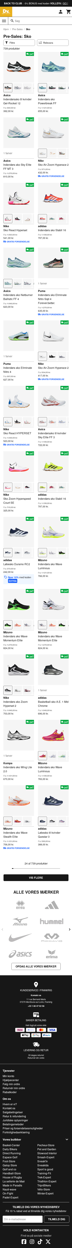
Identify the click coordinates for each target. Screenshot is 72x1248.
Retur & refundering (14, 1116)
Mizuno (42, 560)
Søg (17, 21)
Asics (7, 95)
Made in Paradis (12, 1185)
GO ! (65, 3)
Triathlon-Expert (46, 1181)
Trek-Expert (44, 1177)
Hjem (6, 29)
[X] (48, 1242)
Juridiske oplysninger (15, 1120)
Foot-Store (9, 1161)
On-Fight (8, 1193)
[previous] (2, 929)
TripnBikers (44, 1185)
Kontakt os (36, 995)
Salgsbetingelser (13, 1112)
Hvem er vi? (10, 1104)
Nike (41, 161)
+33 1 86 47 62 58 (36, 1005)
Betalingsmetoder (13, 1124)
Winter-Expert (45, 1193)
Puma (41, 291)
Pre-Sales (17, 29)
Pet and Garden (46, 1149)
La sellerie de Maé (14, 1181)
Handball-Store (12, 1173)
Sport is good (45, 1169)
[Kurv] (68, 11)
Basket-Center (11, 1145)
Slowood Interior (47, 1153)
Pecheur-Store (45, 1145)
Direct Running (12, 1153)
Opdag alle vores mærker (36, 966)
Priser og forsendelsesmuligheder (23, 1128)
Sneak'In (42, 1161)
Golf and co (9, 1169)
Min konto (8, 1076)
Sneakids (43, 1165)
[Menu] (4, 21)
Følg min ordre (11, 1084)
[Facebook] (24, 1242)
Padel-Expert (10, 1197)
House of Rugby (12, 1177)
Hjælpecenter (11, 1080)
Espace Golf (10, 1157)
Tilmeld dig (56, 1219)
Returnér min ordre (14, 1088)
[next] (69, 929)
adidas (42, 226)
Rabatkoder (10, 1092)
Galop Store (10, 1165)
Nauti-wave (9, 1189)
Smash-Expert (45, 1157)
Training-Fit (44, 1173)
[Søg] (12, 21)
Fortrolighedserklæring (16, 1132)
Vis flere (36, 878)
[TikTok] (40, 1242)
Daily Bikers (10, 1149)
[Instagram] (32, 1242)
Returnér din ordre (36, 1057)
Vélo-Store (43, 1189)
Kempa (7, 763)
